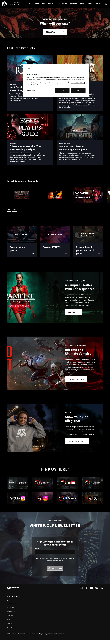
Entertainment (12, 604)
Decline (62, 90)
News (9, 619)
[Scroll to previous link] (9, 209)
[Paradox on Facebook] (91, 588)
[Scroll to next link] (14, 209)
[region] (56, 80)
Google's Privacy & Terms (77, 83)
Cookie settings (30, 90)
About (9, 600)
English (98, 4)
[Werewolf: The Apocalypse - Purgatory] (55, 195)
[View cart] (106, 4)
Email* (37, 548)
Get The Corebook (50, 32)
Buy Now (72, 312)
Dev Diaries (11, 627)
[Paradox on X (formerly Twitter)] (86, 588)
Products (10, 608)
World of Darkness (14, 596)
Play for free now (76, 379)
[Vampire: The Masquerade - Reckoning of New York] (22, 195)
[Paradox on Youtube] (81, 588)
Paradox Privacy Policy (34, 84)
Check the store (75, 441)
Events (9, 623)
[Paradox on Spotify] (96, 588)
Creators (10, 615)
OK (78, 90)
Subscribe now (57, 568)
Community (11, 612)
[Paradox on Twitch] (101, 588)
